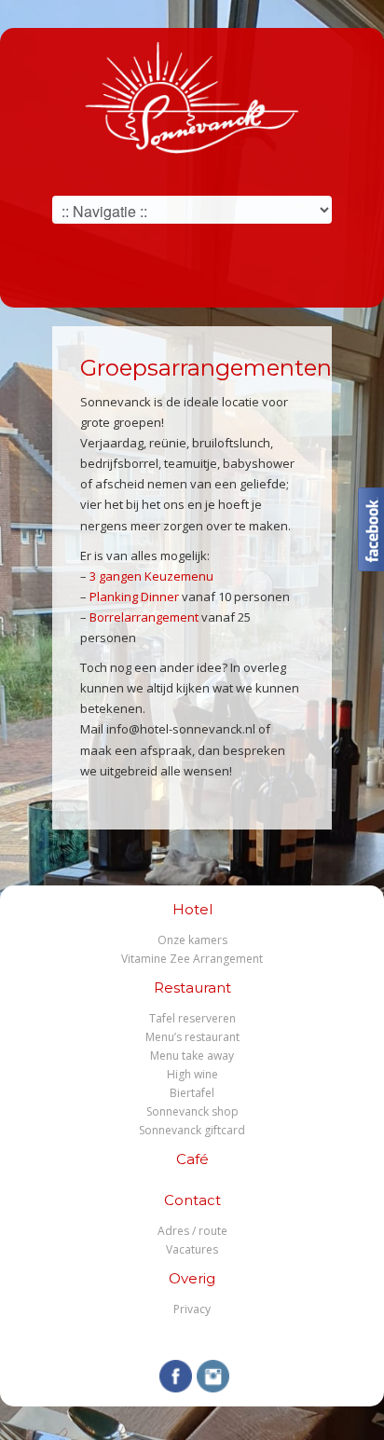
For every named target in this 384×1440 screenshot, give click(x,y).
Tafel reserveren (192, 1018)
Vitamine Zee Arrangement (192, 959)
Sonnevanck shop (192, 1111)
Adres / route (192, 1231)
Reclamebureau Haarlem (216, 1338)
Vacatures (192, 1249)
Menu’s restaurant (192, 1037)
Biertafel (192, 1093)
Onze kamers (192, 940)
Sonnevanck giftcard (192, 1130)
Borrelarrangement (144, 617)
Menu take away (192, 1055)
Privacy (192, 1309)
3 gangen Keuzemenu (151, 576)
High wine (192, 1074)
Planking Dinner (134, 596)
